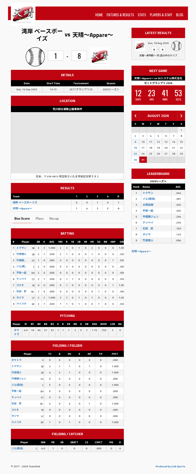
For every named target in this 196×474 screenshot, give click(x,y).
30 (135, 160)
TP (100, 354)
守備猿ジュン (150, 217)
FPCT (115, 354)
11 (150, 142)
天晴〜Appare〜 (141, 251)
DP (89, 354)
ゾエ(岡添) (149, 199)
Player (25, 242)
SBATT (74, 442)
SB (62, 442)
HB (86, 324)
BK (120, 324)
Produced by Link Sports (170, 466)
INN (43, 442)
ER (68, 324)
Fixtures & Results (120, 14)
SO (98, 242)
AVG (51, 242)
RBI (60, 242)
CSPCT (99, 442)
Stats (142, 14)
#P (39, 324)
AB (38, 242)
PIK (111, 442)
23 (135, 154)
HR (92, 242)
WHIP (103, 324)
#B (45, 324)
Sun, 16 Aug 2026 (158, 43)
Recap (54, 218)
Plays (40, 218)
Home (99, 14)
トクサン (148, 193)
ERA (94, 324)
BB (105, 242)
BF (32, 324)
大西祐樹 (148, 205)
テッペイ (148, 222)
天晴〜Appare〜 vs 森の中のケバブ (158, 55)
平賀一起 (148, 211)
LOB (112, 324)
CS (86, 442)
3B (85, 242)
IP (25, 324)
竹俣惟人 (148, 240)
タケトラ (16, 332)
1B (72, 242)
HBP (112, 242)
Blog (179, 14)
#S (52, 324)
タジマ (147, 234)
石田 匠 (148, 228)
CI (120, 442)
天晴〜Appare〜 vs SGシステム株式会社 (158, 78)
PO (69, 354)
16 (135, 148)
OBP (122, 242)
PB (53, 442)
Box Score (22, 218)
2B (79, 242)
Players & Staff (161, 14)
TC (49, 354)
